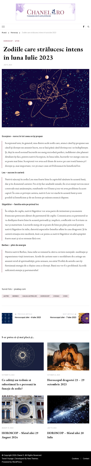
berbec (16, 296)
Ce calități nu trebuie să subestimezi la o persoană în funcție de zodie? (19, 384)
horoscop (45, 296)
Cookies (75, 458)
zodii (65, 296)
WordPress (17, 462)
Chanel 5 (20, 455)
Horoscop (8, 41)
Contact (86, 458)
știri (17, 41)
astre (6, 296)
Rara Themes (32, 458)
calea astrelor (30, 296)
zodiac (56, 296)
